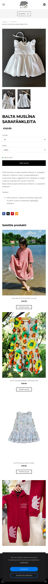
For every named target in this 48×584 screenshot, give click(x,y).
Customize (24, 562)
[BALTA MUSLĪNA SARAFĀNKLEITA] (8, 99)
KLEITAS (13, 22)
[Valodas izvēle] (44, 4)
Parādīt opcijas (24, 307)
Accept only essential (24, 575)
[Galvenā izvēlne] (4, 4)
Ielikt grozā (24, 163)
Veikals (4, 22)
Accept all (24, 569)
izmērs (5, 135)
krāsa (4, 145)
